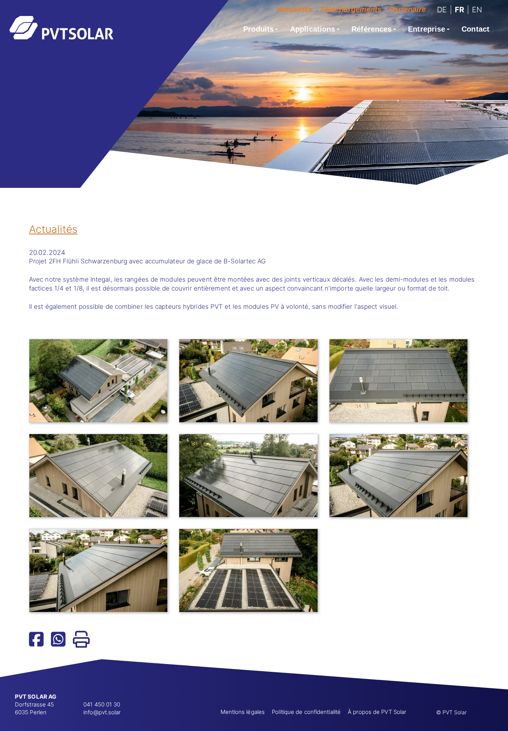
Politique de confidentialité (306, 711)
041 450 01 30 (101, 704)
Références (371, 29)
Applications (312, 29)
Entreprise (426, 29)
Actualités (295, 9)
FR (459, 9)
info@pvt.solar (101, 712)
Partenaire (407, 9)
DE (442, 9)
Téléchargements (351, 9)
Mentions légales (243, 711)
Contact (475, 29)
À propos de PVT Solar (377, 711)
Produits (258, 29)
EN (477, 9)
